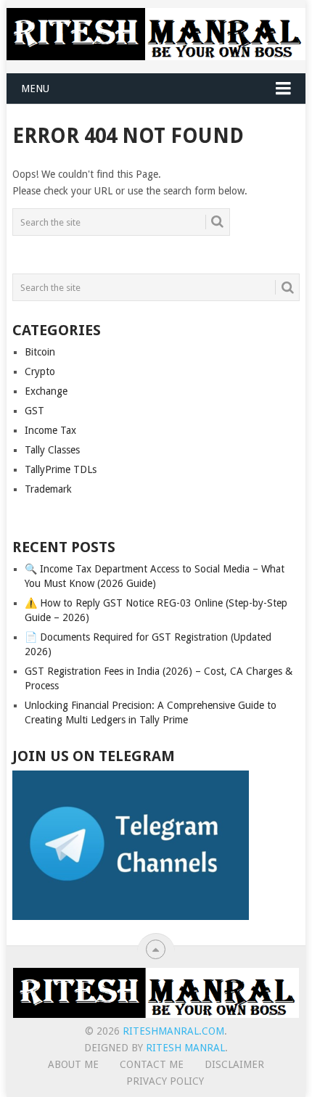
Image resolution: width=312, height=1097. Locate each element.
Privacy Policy (165, 1081)
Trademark (48, 489)
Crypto (40, 371)
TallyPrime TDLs (61, 469)
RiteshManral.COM (173, 1031)
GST (34, 410)
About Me (73, 1064)
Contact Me (152, 1064)
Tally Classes (52, 450)
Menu (35, 88)
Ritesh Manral (185, 1047)
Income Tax (50, 430)
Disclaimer (234, 1064)
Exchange (46, 391)
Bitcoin (40, 352)
